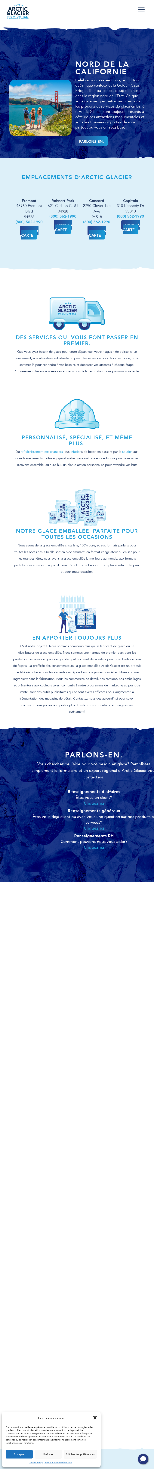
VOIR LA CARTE (29, 233)
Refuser (48, 1454)
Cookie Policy (36, 1462)
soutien (127, 452)
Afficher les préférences (80, 1454)
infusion (76, 452)
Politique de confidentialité (58, 1462)
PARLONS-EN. (91, 141)
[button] (95, 1418)
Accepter (19, 1454)
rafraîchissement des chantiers (42, 452)
